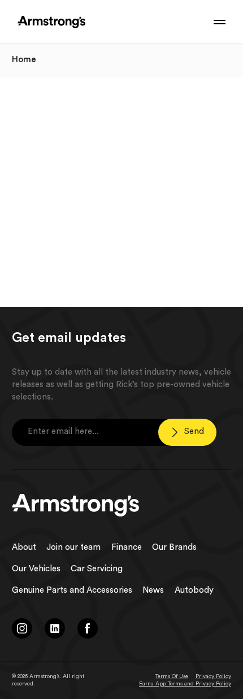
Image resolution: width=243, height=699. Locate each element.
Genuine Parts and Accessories (72, 590)
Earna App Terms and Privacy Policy (185, 684)
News (153, 590)
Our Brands (174, 547)
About (24, 547)
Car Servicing (97, 569)
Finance (126, 547)
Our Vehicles (36, 569)
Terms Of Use (171, 676)
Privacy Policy (213, 676)
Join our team (73, 547)
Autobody (194, 590)
